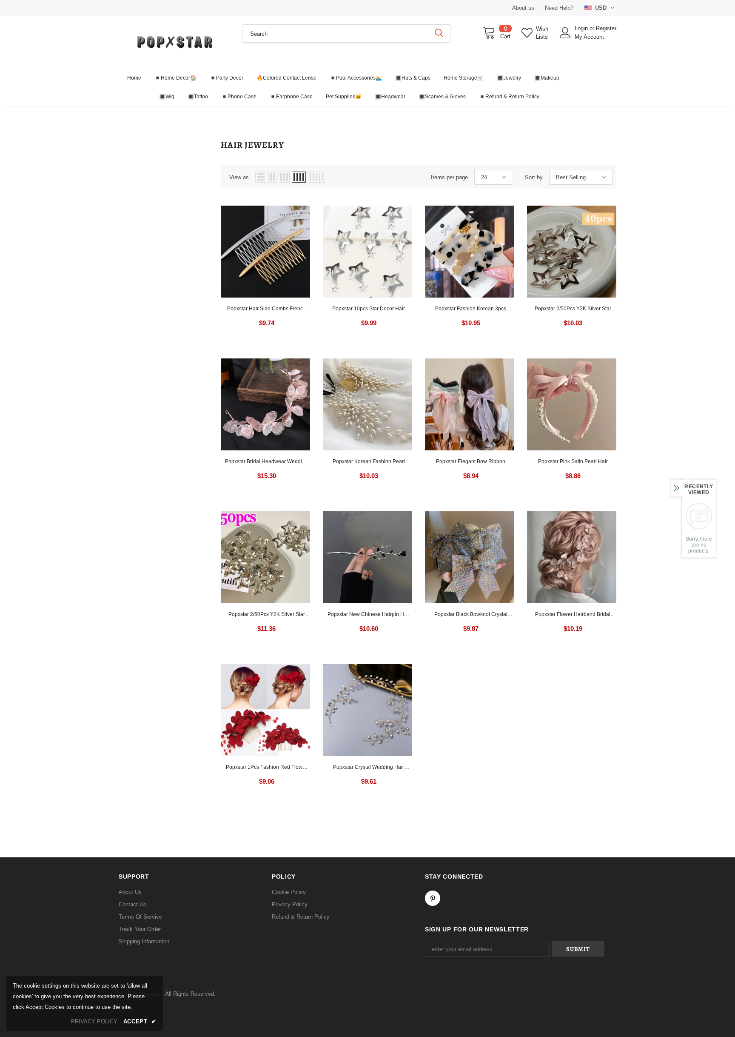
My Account (589, 37)
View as (239, 177)
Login (582, 28)
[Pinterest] (432, 898)
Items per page (449, 177)
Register (606, 28)
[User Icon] (565, 32)
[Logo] (174, 41)
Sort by (534, 177)
